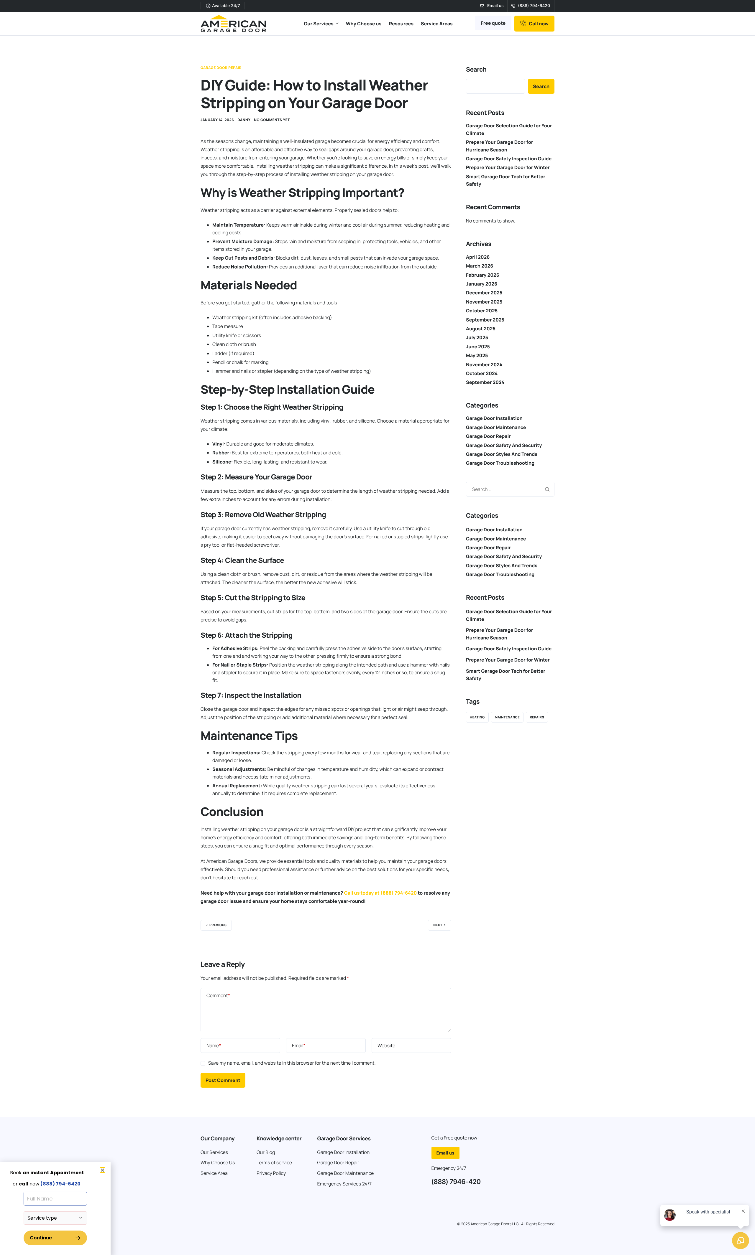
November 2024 (484, 364)
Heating (477, 717)
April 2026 (478, 257)
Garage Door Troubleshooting (500, 463)
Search (476, 69)
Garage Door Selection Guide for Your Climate (509, 615)
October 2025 (482, 310)
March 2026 (479, 266)
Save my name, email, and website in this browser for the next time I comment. (292, 1063)
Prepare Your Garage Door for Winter (508, 167)
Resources (401, 23)
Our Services (319, 23)
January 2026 (481, 284)
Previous (217, 925)
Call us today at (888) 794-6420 (380, 893)
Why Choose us (364, 23)
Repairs (537, 717)
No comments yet (272, 119)
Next (437, 925)
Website (386, 1045)
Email (299, 1045)
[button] (102, 1170)
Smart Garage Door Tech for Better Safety (505, 675)
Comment (218, 995)
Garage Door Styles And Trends (501, 454)
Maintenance (507, 717)
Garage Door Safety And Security (504, 445)
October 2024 (482, 373)
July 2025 (477, 337)
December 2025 (484, 292)
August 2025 (480, 328)
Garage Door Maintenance (496, 427)
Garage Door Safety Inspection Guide (509, 158)
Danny (243, 119)
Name (213, 1045)
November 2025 (484, 302)
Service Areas (437, 23)
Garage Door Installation (494, 418)
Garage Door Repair (221, 67)
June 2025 (478, 346)
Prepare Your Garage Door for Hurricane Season (499, 634)
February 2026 (482, 275)
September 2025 (485, 319)
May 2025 (477, 355)
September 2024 (485, 382)
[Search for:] (510, 489)
